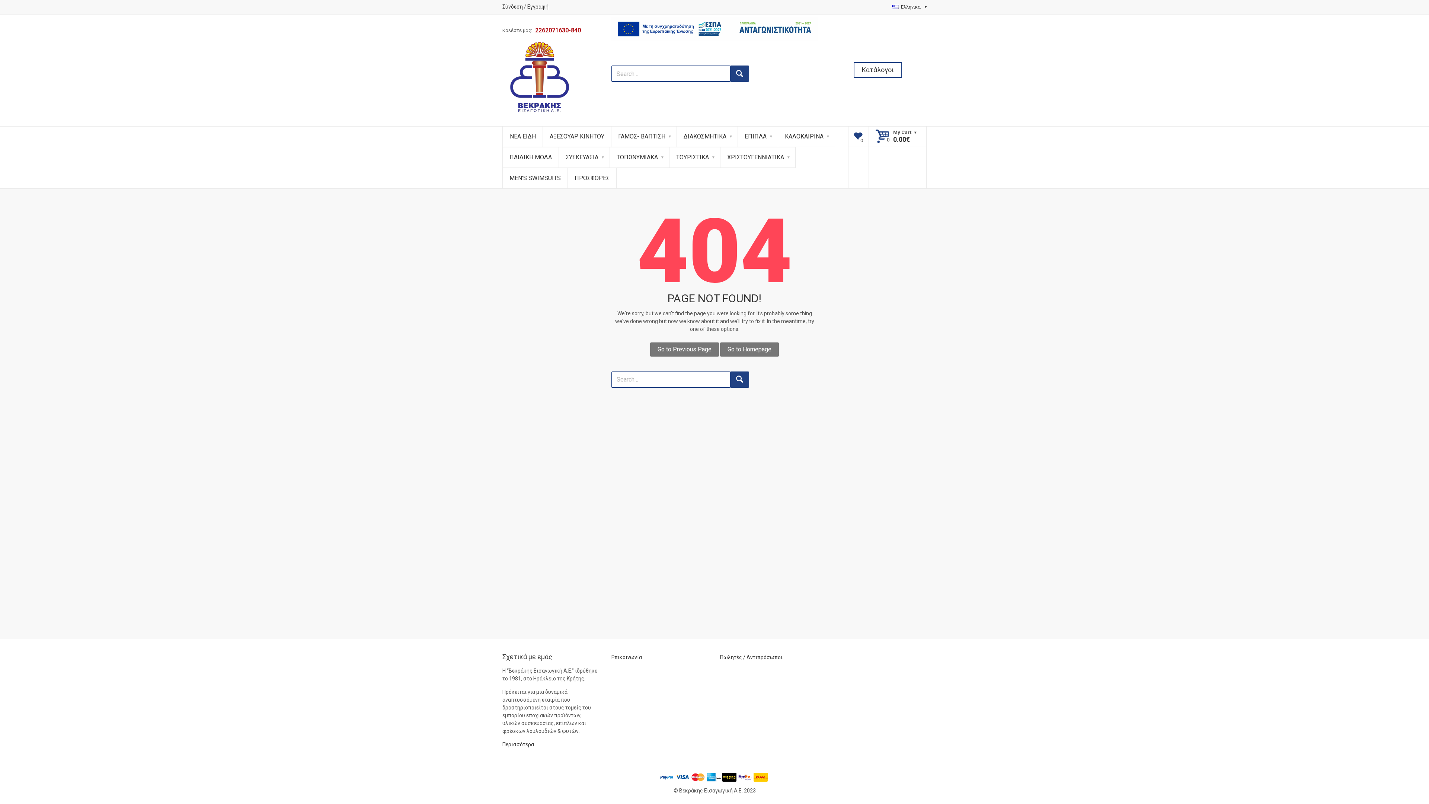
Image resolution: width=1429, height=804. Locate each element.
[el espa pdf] (714, 61)
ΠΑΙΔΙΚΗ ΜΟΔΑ (530, 157)
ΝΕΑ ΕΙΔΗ (523, 136)
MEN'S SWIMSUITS (535, 178)
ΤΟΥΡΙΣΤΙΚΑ (692, 157)
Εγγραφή (538, 7)
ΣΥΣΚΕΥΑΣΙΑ (582, 157)
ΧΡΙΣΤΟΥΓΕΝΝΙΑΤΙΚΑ (755, 157)
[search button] (740, 74)
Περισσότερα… (519, 744)
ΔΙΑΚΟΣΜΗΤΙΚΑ (705, 136)
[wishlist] (858, 136)
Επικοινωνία (626, 657)
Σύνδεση (512, 7)
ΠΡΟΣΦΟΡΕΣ (592, 178)
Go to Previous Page (685, 349)
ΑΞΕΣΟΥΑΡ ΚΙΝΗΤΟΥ (577, 136)
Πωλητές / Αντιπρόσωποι (751, 657)
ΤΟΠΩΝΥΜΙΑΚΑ (637, 157)
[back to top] (1403, 760)
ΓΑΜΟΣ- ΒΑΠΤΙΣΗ (641, 136)
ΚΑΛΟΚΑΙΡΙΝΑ (804, 136)
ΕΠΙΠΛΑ (756, 136)
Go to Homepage (749, 349)
